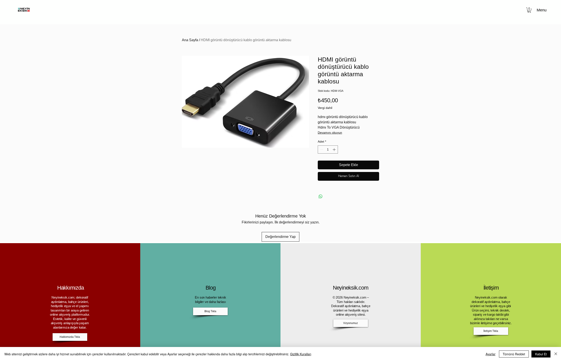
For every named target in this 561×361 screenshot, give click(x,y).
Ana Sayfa (190, 40)
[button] (529, 10)
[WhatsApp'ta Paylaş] (320, 196)
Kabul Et (541, 354)
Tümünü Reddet (514, 354)
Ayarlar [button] (490, 354)
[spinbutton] (328, 149)
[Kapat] (555, 353)
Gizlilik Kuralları (300, 354)
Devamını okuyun (330, 132)
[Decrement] (321, 149)
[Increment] (334, 149)
